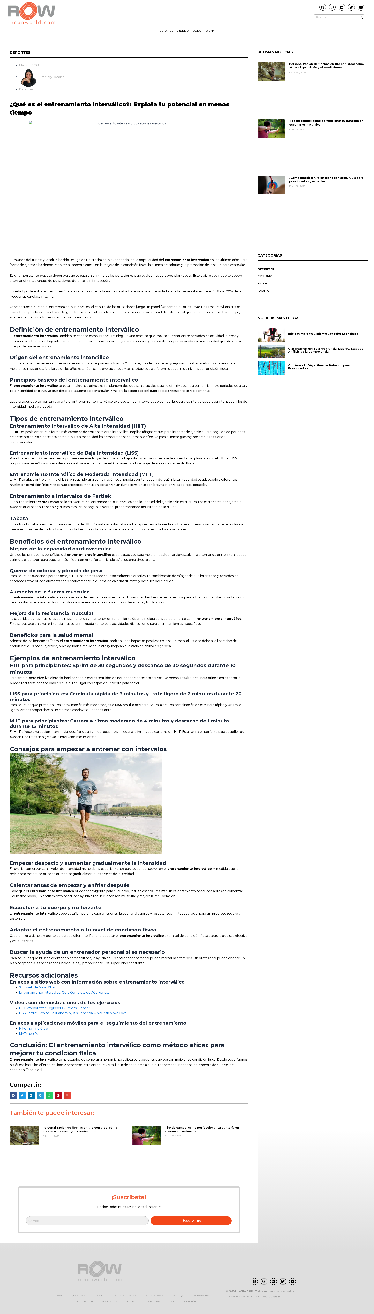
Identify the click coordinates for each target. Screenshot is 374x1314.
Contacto (100, 1295)
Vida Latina (133, 1301)
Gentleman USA (201, 1295)
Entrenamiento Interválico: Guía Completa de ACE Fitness (64, 992)
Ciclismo (183, 30)
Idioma (209, 30)
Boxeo (196, 30)
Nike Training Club (33, 1028)
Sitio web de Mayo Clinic (37, 987)
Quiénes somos (79, 1295)
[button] (13, 1095)
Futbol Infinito (190, 1301)
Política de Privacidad (125, 1295)
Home (60, 1295)
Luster (171, 1301)
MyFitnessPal (29, 1034)
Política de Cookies (154, 1295)
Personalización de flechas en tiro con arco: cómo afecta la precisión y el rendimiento (80, 1129)
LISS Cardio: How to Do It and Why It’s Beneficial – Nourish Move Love (73, 1013)
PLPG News (153, 1301)
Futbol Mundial (85, 1301)
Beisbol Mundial (109, 1301)
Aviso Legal (178, 1295)
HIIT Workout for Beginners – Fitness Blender (54, 1008)
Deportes (166, 30)
